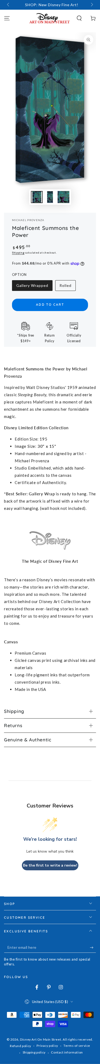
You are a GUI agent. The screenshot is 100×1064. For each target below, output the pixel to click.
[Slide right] (91, 5)
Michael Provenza (28, 220)
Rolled (67, 287)
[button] (79, 18)
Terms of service (76, 1046)
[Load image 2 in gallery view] (50, 197)
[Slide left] (8, 5)
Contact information (67, 1052)
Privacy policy (47, 1046)
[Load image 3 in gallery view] (63, 197)
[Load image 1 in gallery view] (37, 197)
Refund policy (20, 1046)
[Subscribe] (93, 947)
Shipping (18, 252)
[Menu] (7, 18)
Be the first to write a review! (50, 865)
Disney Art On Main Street (40, 1039)
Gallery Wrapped (32, 287)
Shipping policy (34, 1052)
